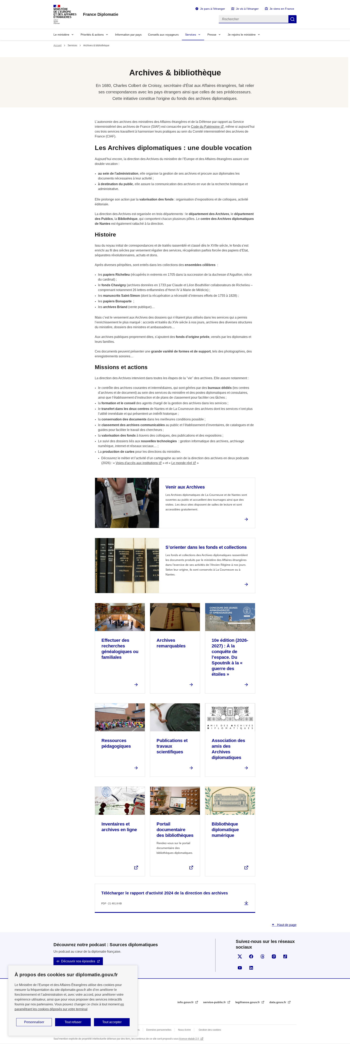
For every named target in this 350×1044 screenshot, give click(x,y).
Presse (211, 34)
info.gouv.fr (185, 1002)
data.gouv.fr (278, 1002)
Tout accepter (112, 1022)
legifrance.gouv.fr (247, 1002)
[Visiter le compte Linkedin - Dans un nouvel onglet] (251, 968)
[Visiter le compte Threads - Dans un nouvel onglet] (262, 956)
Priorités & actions (92, 34)
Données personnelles (158, 1029)
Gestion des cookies (210, 1029)
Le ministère (61, 34)
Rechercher (292, 19)
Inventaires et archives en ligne (119, 826)
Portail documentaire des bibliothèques (175, 829)
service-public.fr (214, 1002)
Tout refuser (73, 1022)
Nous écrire (184, 1029)
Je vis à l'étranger (247, 8)
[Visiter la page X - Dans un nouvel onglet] (240, 956)
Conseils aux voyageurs (163, 34)
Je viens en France (282, 8)
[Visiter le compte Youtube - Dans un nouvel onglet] (240, 968)
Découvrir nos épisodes (78, 961)
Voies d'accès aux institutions (137, 463)
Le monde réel (181, 463)
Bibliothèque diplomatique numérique (225, 829)
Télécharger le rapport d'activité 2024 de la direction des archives (164, 893)
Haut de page (286, 925)
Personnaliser (34, 1022)
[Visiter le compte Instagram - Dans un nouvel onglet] (274, 956)
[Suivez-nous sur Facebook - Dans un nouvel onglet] (251, 956)
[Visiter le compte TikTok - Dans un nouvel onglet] (285, 956)
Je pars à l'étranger (212, 8)
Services (190, 34)
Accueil (57, 45)
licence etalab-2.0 (189, 1038)
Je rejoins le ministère (242, 34)
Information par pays (128, 34)
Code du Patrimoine (205, 126)
